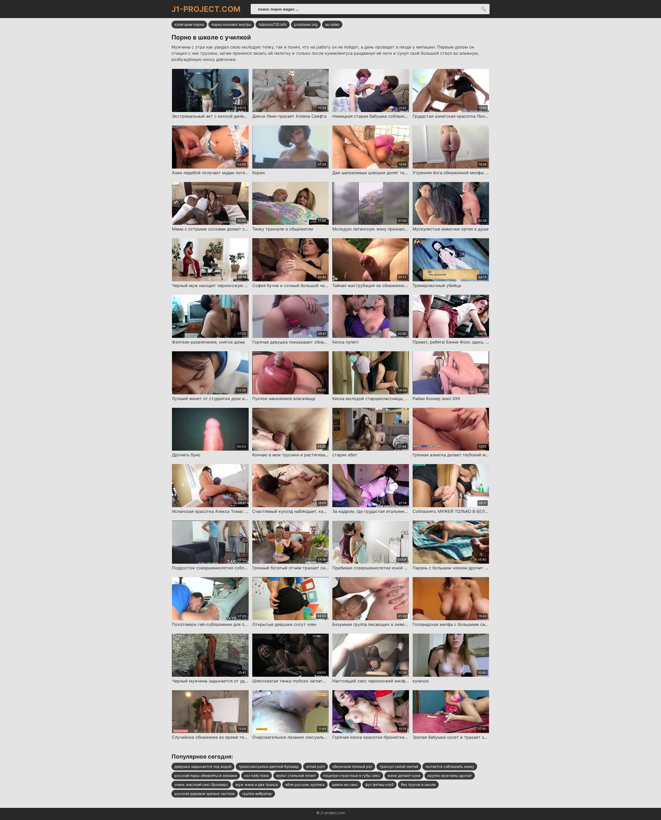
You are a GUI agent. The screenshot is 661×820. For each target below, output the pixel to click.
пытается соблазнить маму (450, 766)
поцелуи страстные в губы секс (351, 775)
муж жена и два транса (256, 784)
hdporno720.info (273, 24)
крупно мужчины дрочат (450, 775)
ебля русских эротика (305, 784)
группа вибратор (257, 793)
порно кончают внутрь (231, 24)
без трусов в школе (418, 784)
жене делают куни (404, 775)
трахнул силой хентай (399, 766)
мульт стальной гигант (296, 775)
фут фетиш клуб (379, 784)
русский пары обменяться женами (206, 775)
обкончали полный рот (352, 766)
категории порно (189, 24)
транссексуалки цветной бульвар (269, 766)
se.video (332, 24)
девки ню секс (345, 784)
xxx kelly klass (256, 775)
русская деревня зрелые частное (205, 793)
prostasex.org (306, 24)
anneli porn (315, 766)
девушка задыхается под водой (203, 766)
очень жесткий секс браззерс (201, 784)
